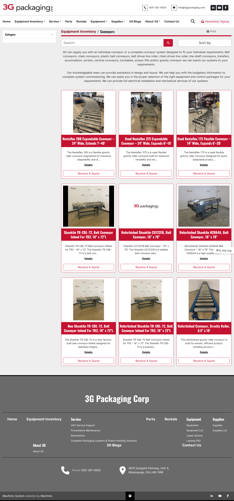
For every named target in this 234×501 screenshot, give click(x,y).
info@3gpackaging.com (191, 7)
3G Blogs (135, 21)
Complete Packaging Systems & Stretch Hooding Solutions (104, 440)
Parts (68, 21)
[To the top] (130, 496)
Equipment (98, 21)
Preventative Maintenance (85, 430)
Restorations (78, 435)
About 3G (151, 21)
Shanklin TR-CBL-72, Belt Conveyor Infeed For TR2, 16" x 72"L (88, 234)
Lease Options (195, 435)
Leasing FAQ (194, 440)
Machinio (46, 496)
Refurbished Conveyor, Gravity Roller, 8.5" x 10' (204, 328)
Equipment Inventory (29, 21)
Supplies (117, 21)
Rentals (81, 21)
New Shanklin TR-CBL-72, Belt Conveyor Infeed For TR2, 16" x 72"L (88, 328)
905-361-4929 (157, 7)
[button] (30, 21)
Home (7, 21)
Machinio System (14, 496)
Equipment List (195, 430)
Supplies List (220, 430)
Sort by (205, 43)
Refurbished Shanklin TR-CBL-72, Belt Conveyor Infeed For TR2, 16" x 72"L (146, 328)
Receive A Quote (88, 173)
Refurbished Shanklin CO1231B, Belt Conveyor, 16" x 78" (146, 234)
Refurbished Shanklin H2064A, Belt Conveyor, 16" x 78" (204, 234)
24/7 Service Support (83, 425)
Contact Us (171, 21)
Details (88, 164)
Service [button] (54, 21)
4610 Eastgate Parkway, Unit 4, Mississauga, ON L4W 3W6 (148, 470)
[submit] (168, 43)
